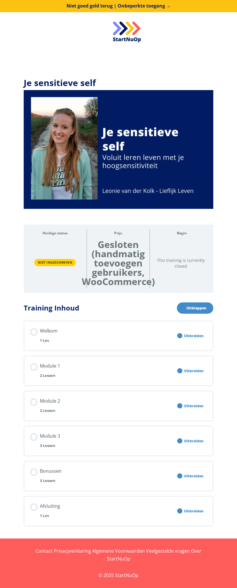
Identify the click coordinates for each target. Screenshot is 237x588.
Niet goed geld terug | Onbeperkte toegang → (118, 6)
